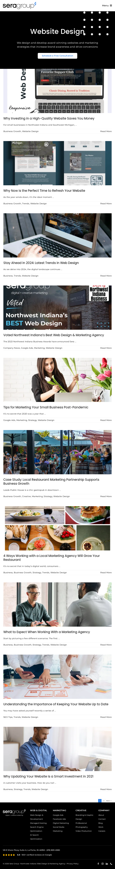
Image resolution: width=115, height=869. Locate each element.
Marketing (39, 348)
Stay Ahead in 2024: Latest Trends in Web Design (41, 263)
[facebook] (98, 864)
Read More (106, 131)
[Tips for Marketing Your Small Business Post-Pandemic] (57, 380)
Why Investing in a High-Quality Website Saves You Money (48, 118)
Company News (11, 348)
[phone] (111, 864)
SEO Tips (7, 717)
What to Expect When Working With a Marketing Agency (46, 632)
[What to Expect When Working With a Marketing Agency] (57, 604)
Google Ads (27, 348)
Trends (25, 203)
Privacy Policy (73, 864)
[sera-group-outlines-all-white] (14, 810)
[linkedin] (107, 864)
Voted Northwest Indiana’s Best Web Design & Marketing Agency (53, 335)
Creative (26, 496)
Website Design (30, 131)
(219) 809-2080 (53, 850)
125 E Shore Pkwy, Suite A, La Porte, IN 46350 (24, 850)
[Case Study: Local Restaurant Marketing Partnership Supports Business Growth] (57, 452)
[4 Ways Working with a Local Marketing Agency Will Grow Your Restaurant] (57, 528)
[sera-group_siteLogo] (19, 3)
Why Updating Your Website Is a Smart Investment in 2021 (48, 776)
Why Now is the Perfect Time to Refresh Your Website (44, 190)
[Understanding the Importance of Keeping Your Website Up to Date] (57, 677)
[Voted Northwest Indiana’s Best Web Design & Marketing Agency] (57, 307)
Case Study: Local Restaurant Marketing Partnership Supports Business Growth (51, 481)
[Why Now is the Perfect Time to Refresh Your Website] (57, 163)
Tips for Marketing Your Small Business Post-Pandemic (45, 407)
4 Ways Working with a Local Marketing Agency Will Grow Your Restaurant (51, 558)
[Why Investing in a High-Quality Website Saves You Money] (57, 91)
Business (8, 276)
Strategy (32, 420)
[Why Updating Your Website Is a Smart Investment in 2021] (57, 749)
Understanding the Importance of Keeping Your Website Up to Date (55, 704)
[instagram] (103, 864)
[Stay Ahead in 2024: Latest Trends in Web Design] (57, 235)
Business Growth (12, 131)
